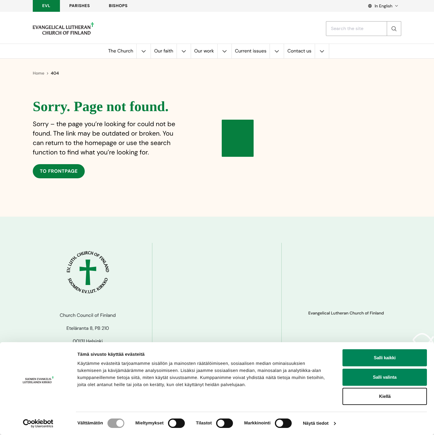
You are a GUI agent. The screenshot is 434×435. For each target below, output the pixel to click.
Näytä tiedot (316, 423)
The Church (120, 51)
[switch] (176, 423)
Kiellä (385, 396)
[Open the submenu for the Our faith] (184, 51)
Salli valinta (385, 377)
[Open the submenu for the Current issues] (277, 51)
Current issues (251, 51)
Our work (204, 51)
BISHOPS (118, 6)
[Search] (394, 29)
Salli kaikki (385, 357)
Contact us (299, 51)
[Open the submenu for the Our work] (224, 51)
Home (38, 73)
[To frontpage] (63, 28)
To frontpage (59, 171)
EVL (46, 6)
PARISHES (79, 6)
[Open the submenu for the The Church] (143, 51)
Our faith (163, 51)
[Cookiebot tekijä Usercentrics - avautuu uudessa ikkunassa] (38, 423)
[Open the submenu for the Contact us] (322, 51)
